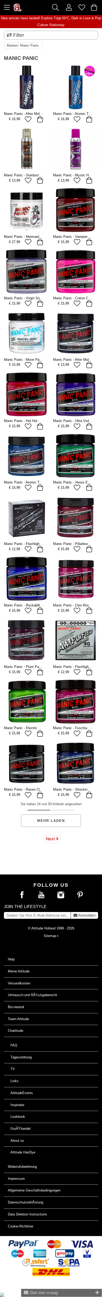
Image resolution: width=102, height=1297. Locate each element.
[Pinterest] (80, 895)
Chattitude (15, 1031)
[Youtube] (41, 895)
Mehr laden (51, 821)
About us (17, 1141)
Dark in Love (80, 18)
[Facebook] (22, 895)
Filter (18, 35)
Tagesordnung (21, 1057)
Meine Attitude (19, 971)
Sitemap (50, 936)
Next (51, 838)
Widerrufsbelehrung (22, 1167)
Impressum (16, 1179)
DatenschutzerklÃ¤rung (25, 1202)
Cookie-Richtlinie (20, 1226)
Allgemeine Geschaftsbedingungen (34, 1190)
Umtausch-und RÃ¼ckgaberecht (32, 995)
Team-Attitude (18, 1019)
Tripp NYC (61, 18)
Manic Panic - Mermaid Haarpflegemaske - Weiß (40, 237)
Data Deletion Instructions (27, 1214)
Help (11, 959)
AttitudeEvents (21, 1093)
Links (14, 1081)
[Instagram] (61, 895)
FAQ (13, 1045)
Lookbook (17, 1117)
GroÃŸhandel (20, 1129)
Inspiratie (17, 1105)
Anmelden (86, 915)
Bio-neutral (16, 1007)
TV (12, 1069)
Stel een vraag (43, 1292)
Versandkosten (19, 983)
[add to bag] (40, 119)
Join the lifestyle (25, 906)
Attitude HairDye (22, 1152)
